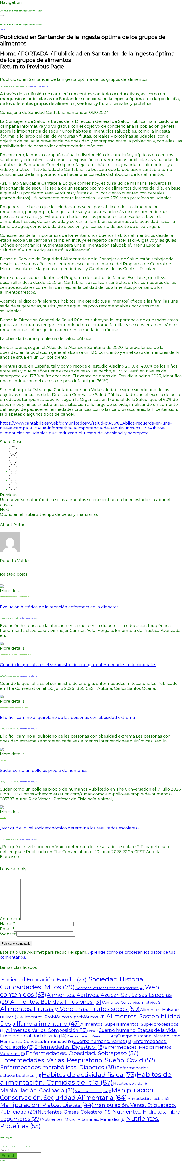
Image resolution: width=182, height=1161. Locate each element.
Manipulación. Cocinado (37, 1090)
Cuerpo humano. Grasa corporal (92, 1036)
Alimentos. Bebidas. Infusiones (56, 1001)
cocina (92, 1031)
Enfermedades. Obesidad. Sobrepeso (82, 1053)
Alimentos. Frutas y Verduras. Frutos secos (70, 1009)
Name (7, 923)
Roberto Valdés (37, 86)
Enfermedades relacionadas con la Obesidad (12, 596)
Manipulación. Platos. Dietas (47, 1104)
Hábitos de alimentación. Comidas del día (86, 1078)
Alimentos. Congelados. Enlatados (132, 1003)
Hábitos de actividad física (89, 1074)
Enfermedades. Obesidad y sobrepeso (10, 707)
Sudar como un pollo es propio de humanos (43, 770)
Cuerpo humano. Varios (103, 1041)
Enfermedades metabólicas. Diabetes (58, 1067)
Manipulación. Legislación (151, 1098)
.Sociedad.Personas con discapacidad (109, 988)
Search (9, 1155)
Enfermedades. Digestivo (69, 1047)
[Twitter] (13, 454)
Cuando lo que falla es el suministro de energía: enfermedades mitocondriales (78, 664)
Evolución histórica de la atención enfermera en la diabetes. (59, 607)
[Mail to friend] (13, 489)
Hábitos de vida (130, 1083)
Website (8, 934)
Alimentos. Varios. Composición (46, 1030)
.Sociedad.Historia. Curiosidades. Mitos (72, 983)
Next (4, 509)
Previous (8, 494)
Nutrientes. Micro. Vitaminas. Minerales (84, 1119)
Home (8, 53)
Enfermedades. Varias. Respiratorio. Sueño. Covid (77, 1060)
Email (7, 928)
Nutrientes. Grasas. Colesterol (75, 1112)
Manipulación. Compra (93, 1091)
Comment (10, 918)
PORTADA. (35, 53)
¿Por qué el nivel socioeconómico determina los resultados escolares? (70, 828)
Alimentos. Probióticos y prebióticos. (63, 1016)
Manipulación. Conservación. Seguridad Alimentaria (77, 1093)
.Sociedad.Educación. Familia (43, 979)
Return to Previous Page (32, 66)
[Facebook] (13, 463)
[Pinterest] (13, 472)
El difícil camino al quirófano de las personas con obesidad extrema (67, 717)
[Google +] (13, 480)
